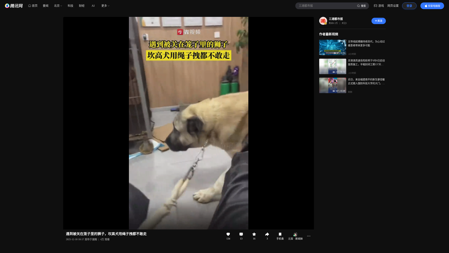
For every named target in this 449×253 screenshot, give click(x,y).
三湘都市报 (336, 18)
